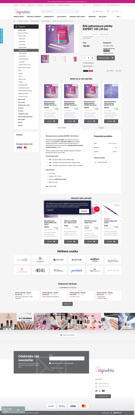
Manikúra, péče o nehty (24, 105)
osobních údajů (69, 363)
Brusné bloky (22, 41)
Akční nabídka (21, 119)
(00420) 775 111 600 (103, 386)
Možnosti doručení (108, 53)
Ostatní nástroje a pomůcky (25, 90)
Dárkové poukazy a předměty (25, 116)
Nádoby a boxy (22, 79)
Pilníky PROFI (22, 38)
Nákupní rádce (30, 5)
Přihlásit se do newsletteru (57, 368)
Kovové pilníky (22, 56)
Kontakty (16, 5)
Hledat (77, 11)
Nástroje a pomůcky (23, 33)
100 (116, 147)
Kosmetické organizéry (23, 87)
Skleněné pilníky (22, 47)
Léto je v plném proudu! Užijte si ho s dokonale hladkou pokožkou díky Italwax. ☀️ (67, 1)
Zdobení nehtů (21, 99)
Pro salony (20, 111)
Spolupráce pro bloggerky (64, 5)
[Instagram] (99, 390)
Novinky (20, 122)
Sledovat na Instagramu (69, 335)
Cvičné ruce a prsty (23, 96)
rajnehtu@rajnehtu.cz (103, 383)
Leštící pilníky (22, 44)
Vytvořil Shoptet (105, 413)
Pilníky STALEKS (23, 50)
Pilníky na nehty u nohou (25, 64)
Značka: (86, 38)
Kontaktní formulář (103, 396)
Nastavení (50, 210)
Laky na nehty (21, 102)
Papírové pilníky (22, 53)
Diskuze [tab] (101, 128)
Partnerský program (50, 5)
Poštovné (22, 5)
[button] (120, 101)
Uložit (91, 70)
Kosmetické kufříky (23, 85)
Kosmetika (20, 108)
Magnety (20, 73)
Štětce (19, 70)
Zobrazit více (67, 304)
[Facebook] (96, 390)
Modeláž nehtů (21, 30)
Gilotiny (20, 76)
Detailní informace (87, 66)
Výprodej (20, 125)
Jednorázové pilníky (23, 59)
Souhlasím (84, 211)
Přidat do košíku (104, 58)
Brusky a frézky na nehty (24, 67)
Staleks (115, 151)
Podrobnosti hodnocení (104, 34)
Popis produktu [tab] (62, 128)
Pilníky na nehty (22, 35)
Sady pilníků (22, 62)
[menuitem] (20, 16)
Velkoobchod (40, 5)
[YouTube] (103, 390)
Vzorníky (20, 82)
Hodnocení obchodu (67, 284)
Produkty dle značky (23, 113)
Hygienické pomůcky (23, 93)
